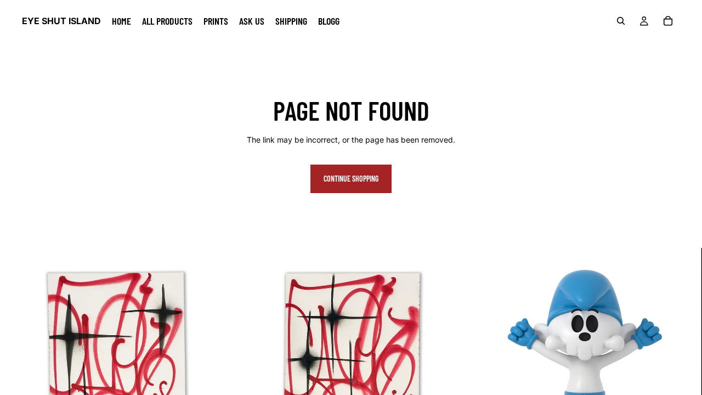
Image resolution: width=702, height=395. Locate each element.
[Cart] (668, 21)
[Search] (621, 21)
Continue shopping (351, 178)
